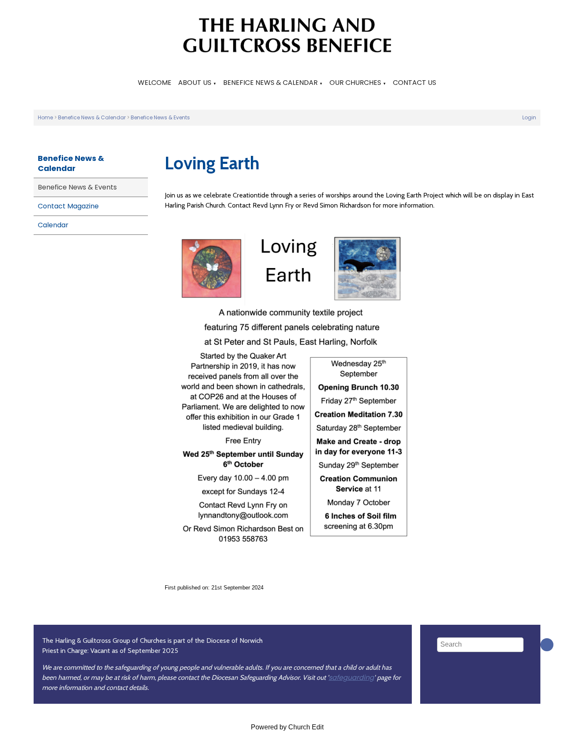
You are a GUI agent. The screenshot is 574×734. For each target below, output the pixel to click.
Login (529, 117)
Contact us (414, 82)
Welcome (154, 82)
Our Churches (355, 82)
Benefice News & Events (160, 117)
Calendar (53, 225)
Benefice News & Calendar (270, 82)
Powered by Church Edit (287, 727)
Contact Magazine (68, 206)
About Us (194, 82)
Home (45, 117)
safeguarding (351, 677)
